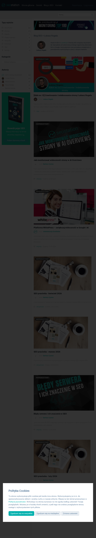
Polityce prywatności (17, 502)
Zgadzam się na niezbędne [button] (48, 513)
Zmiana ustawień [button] (70, 513)
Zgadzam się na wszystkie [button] (21, 513)
